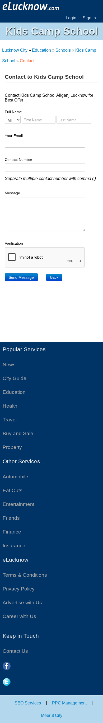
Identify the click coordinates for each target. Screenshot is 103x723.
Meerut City (51, 715)
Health (10, 406)
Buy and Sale (18, 433)
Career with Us (19, 616)
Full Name (13, 112)
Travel (10, 419)
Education (41, 50)
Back (54, 277)
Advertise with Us (22, 602)
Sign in (89, 18)
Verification (14, 243)
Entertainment (18, 504)
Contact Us (15, 651)
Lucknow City (14, 50)
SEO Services (28, 703)
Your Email (14, 136)
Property (12, 447)
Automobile (15, 476)
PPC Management (69, 703)
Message (12, 193)
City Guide (14, 378)
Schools (63, 50)
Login (71, 18)
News (9, 364)
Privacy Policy (19, 589)
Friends (11, 518)
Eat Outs (12, 490)
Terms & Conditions (25, 575)
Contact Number (18, 159)
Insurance (14, 545)
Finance (12, 532)
